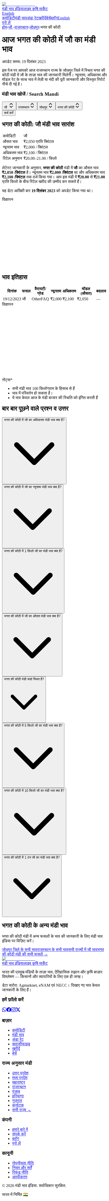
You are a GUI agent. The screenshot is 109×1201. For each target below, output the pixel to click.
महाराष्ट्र (18, 1082)
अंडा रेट (32, 18)
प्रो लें (6, 22)
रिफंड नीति (20, 1172)
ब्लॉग (54, 18)
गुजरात (17, 1100)
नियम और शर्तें (22, 1168)
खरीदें (42, 18)
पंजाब (16, 1091)
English (8, 13)
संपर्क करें (19, 1134)
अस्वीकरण (19, 1177)
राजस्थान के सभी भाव (52, 949)
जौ (10, 27)
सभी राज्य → (21, 1110)
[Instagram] (13, 1010)
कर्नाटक (18, 1105)
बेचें (48, 18)
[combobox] (9, 106)
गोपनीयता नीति (23, 1163)
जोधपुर (34, 27)
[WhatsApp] (4, 1010)
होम (4, 27)
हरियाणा (18, 1096)
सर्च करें (8, 113)
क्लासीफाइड (21, 1044)
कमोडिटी (8, 18)
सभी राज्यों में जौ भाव (82, 949)
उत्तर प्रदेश (20, 1073)
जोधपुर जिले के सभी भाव (19, 949)
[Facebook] (9, 1010)
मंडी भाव (21, 18)
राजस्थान (21, 27)
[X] (18, 1010)
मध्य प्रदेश (19, 1077)
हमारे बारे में (20, 1129)
